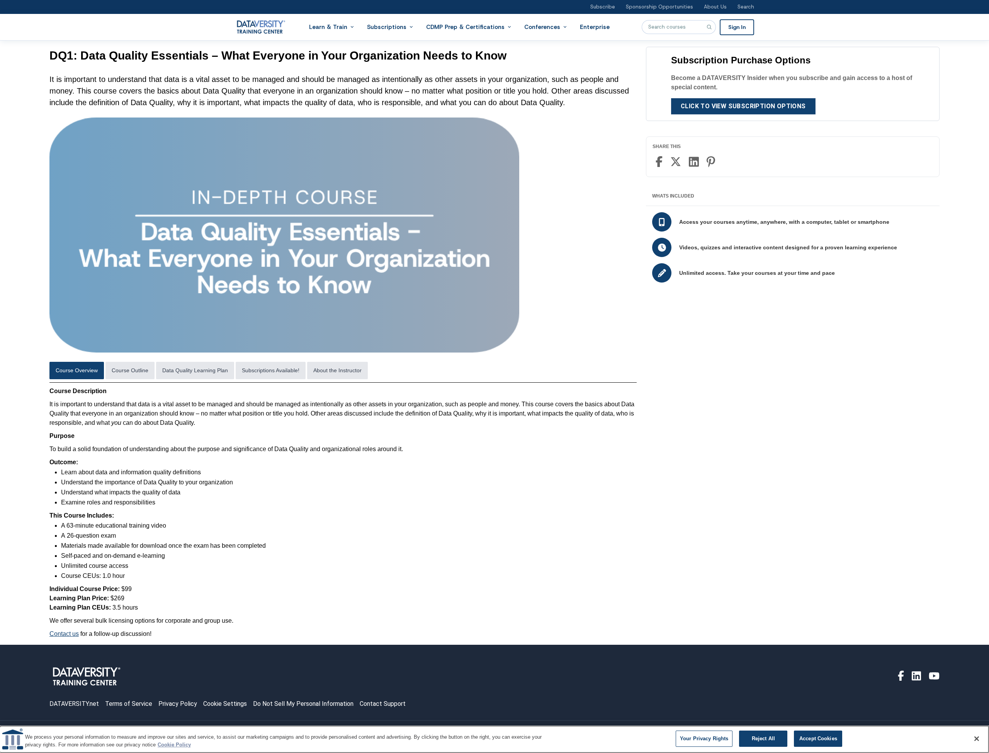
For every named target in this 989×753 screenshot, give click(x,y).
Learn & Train (328, 27)
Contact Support (383, 703)
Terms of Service (128, 703)
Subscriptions (386, 27)
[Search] (709, 27)
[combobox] (679, 27)
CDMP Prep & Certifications (465, 27)
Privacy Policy (177, 703)
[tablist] (343, 372)
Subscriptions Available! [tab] (270, 370)
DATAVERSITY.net (74, 703)
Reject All (763, 738)
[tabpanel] (343, 513)
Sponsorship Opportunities (659, 6)
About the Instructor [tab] (337, 370)
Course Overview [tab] (77, 370)
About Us (715, 6)
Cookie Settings (225, 703)
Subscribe (602, 6)
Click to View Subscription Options (743, 106)
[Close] (976, 738)
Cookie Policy (174, 745)
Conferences (542, 27)
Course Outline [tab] (130, 370)
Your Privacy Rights (704, 738)
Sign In (737, 26)
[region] (494, 739)
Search (746, 6)
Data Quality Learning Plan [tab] (195, 370)
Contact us (64, 633)
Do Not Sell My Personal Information (303, 703)
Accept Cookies (818, 738)
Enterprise (595, 27)
